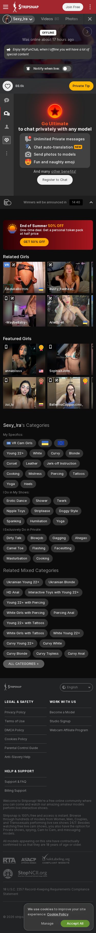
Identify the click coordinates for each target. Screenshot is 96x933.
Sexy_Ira (12, 425)
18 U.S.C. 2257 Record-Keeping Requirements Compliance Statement (46, 892)
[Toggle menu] (5, 7)
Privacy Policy (15, 712)
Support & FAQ (15, 781)
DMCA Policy (14, 730)
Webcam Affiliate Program (69, 730)
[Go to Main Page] (29, 7)
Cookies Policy (16, 739)
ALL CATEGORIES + (23, 664)
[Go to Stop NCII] (33, 874)
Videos (50, 19)
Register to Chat (54, 180)
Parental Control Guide (21, 748)
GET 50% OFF (34, 242)
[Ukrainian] (45, 443)
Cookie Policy (57, 914)
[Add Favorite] (8, 86)
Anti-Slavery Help (17, 757)
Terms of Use (15, 721)
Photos (74, 19)
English (72, 687)
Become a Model (62, 712)
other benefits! (63, 171)
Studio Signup (60, 721)
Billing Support (15, 790)
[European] (61, 443)
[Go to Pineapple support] (8, 874)
